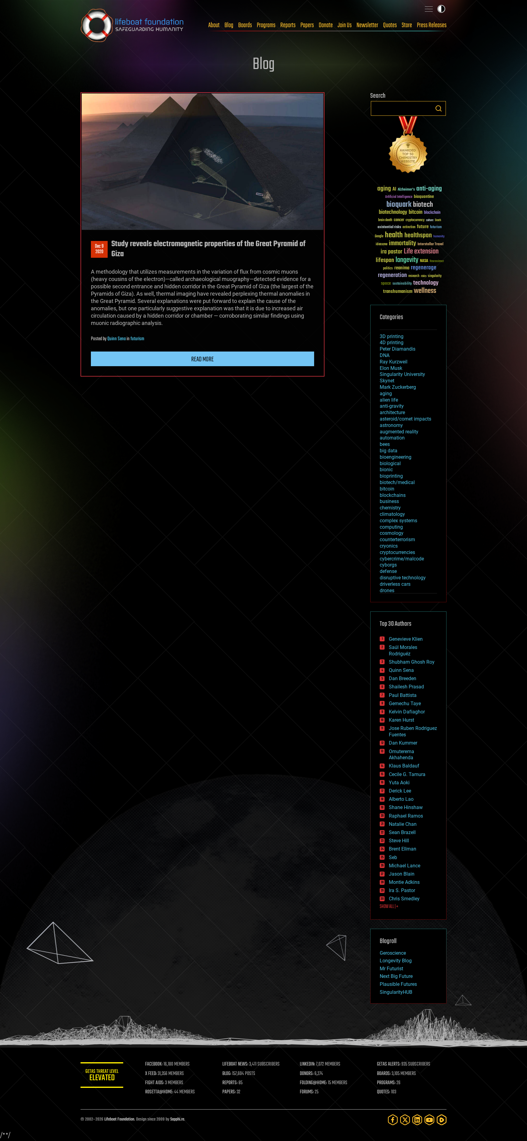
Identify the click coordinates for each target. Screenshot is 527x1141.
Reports (288, 25)
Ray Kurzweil (393, 362)
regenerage (423, 267)
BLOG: (226, 1074)
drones (387, 590)
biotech (423, 205)
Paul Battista (403, 695)
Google (379, 237)
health (394, 235)
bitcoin (415, 212)
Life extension (421, 252)
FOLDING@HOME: (313, 1083)
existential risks (389, 227)
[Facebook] (393, 1119)
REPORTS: (230, 1083)
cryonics (389, 546)
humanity (439, 237)
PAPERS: (229, 1092)
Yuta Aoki (399, 783)
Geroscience (393, 953)
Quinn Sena (116, 339)
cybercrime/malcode (402, 559)
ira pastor (391, 251)
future (422, 227)
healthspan (418, 235)
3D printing (391, 336)
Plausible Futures (398, 984)
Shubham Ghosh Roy (412, 662)
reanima (401, 268)
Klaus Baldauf (404, 766)
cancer (399, 220)
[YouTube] (429, 1119)
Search (438, 108)
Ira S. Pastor (402, 890)
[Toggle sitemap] (429, 9)
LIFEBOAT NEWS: (235, 1064)
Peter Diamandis (397, 349)
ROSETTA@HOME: (159, 1092)
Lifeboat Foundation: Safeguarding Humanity (132, 25)
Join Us (345, 25)
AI (394, 189)
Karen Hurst (401, 720)
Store (407, 25)
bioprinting (391, 476)
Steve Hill (399, 841)
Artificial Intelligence (398, 197)
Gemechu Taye (405, 703)
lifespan (385, 260)
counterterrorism (397, 539)
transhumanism (397, 291)
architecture (392, 412)
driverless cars (395, 584)
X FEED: (151, 1074)
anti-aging (429, 189)
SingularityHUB (396, 992)
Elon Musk (391, 368)
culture (429, 220)
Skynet (387, 381)
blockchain (432, 212)
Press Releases (431, 25)
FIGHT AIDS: (154, 1083)
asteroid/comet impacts (405, 419)
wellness (425, 291)
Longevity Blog (396, 961)
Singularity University (402, 374)
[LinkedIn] (417, 1119)
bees (385, 444)
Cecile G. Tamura (407, 774)
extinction (409, 227)
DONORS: (307, 1074)
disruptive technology (403, 578)
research (413, 276)
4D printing (391, 342)
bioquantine (424, 196)
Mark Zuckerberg (398, 387)
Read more (202, 359)
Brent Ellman (402, 849)
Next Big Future (396, 976)
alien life (389, 400)
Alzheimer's (406, 190)
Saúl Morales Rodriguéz (403, 650)
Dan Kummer (403, 743)
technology (426, 283)
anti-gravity (392, 406)
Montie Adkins (404, 882)
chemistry (390, 508)
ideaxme (381, 244)
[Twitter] (405, 1119)
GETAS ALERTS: (388, 1064)
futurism (137, 339)
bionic (386, 469)
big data (388, 451)
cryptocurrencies (397, 552)
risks (423, 276)
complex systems (398, 520)
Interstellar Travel (430, 244)
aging (384, 189)
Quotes (390, 25)
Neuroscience (437, 261)
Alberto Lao (401, 799)
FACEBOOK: (154, 1064)
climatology (392, 514)
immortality (402, 243)
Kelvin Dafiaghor (407, 712)
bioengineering (395, 457)
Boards (245, 25)
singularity (435, 276)
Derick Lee (400, 791)
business (389, 501)
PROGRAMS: (386, 1083)
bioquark (398, 204)
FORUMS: (307, 1092)
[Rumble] (441, 1119)
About (214, 25)
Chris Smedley (404, 899)
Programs (266, 25)
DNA (384, 355)
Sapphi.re (177, 1119)
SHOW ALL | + (389, 907)
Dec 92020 (99, 249)
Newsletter (367, 25)
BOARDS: (384, 1074)
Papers (307, 25)
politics (388, 269)
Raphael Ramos (406, 816)
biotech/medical (397, 482)
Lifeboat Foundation (119, 1119)
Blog (228, 25)
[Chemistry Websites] (408, 146)
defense (388, 571)
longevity (407, 260)
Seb (393, 857)
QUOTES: (383, 1092)
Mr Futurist (391, 968)
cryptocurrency (415, 220)
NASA (424, 261)
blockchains (393, 495)
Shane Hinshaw (406, 807)
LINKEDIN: (307, 1064)
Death (438, 220)
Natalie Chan (403, 824)
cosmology (391, 533)
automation (392, 438)
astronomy (391, 425)
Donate (326, 25)
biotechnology (393, 212)
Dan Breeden (402, 678)
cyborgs (388, 565)
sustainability (402, 284)
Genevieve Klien (406, 639)
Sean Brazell (402, 832)
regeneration (392, 275)
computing (391, 527)
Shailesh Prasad (406, 687)
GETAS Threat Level (101, 1076)
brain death (385, 220)
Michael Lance (404, 866)
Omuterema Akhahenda (401, 755)
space (386, 283)
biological (390, 463)
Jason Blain (401, 874)
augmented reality (399, 432)
